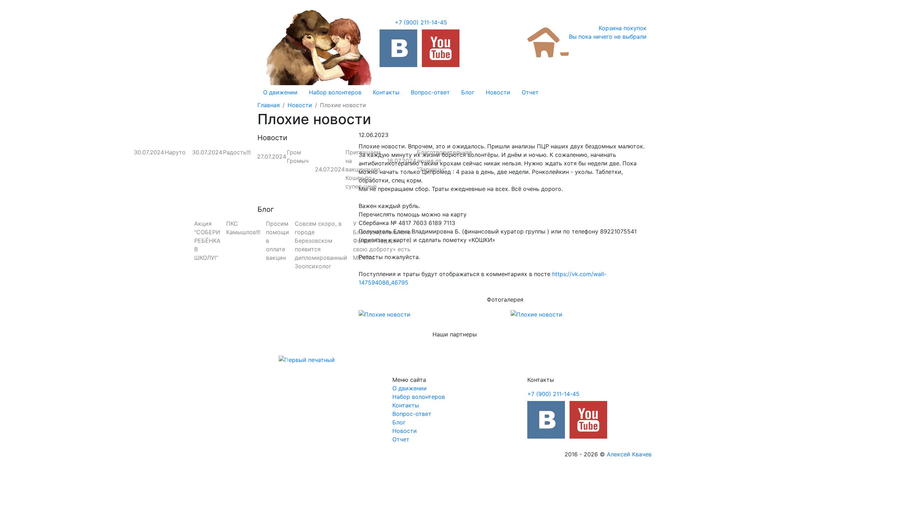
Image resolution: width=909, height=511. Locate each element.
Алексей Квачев (629, 454)
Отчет (530, 92)
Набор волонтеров (335, 92)
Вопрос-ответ (430, 92)
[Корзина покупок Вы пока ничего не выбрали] (548, 41)
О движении (280, 92)
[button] (287, 360)
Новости (498, 92)
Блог (467, 92)
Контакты (386, 92)
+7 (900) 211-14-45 (421, 22)
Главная (268, 105)
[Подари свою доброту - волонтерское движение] (398, 48)
